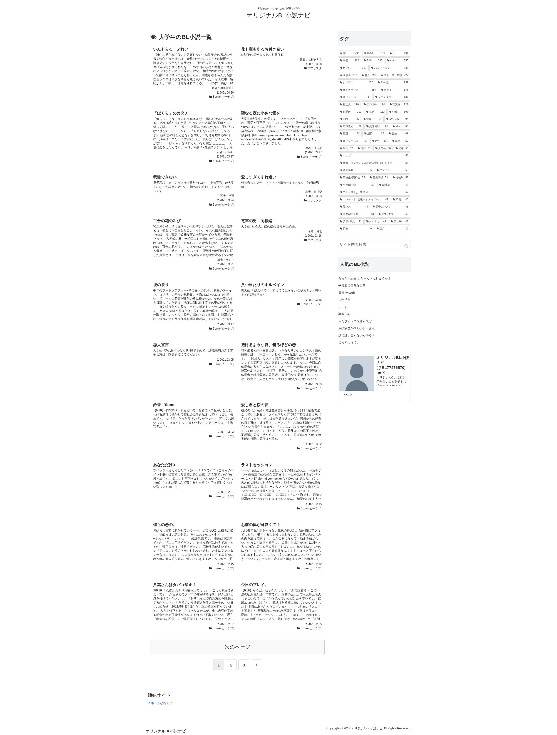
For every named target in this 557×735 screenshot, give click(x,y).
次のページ (237, 647)
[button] (407, 246)
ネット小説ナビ (161, 703)
